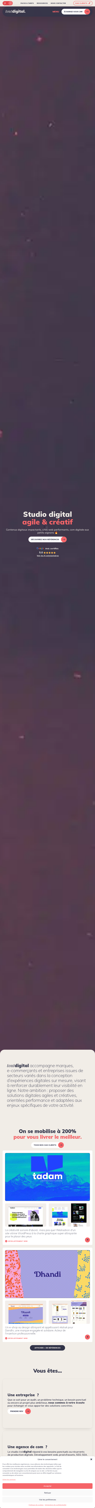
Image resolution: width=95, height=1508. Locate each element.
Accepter (47, 1486)
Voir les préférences (47, 1499)
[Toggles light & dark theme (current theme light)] (7, 3)
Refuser (47, 1493)
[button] (91, 1459)
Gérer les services (9, 1479)
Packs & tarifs (27, 3)
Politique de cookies (36, 1505)
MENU (56, 11)
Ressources (42, 3)
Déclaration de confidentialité (55, 1505)
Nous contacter (58, 3)
